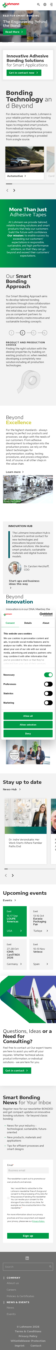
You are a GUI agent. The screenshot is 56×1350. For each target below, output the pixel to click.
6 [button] (35, 42)
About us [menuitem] (13, 1283)
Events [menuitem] (11, 1314)
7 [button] (41, 42)
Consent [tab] (10, 622)
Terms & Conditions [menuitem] (28, 1331)
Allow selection (28, 724)
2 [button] (11, 42)
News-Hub (12, 789)
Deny (28, 733)
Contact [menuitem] (35, 1345)
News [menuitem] (10, 1307)
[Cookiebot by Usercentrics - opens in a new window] (40, 615)
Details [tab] (28, 622)
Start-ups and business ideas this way (24, 584)
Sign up (28, 1235)
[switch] (48, 684)
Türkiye (41, 931)
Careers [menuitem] (11, 1289)
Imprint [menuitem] (19, 1345)
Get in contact (17, 1070)
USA (15, 931)
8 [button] (47, 42)
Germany (15, 964)
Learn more (15, 472)
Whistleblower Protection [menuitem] (28, 1340)
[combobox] (28, 1267)
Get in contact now (24, 73)
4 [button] (23, 42)
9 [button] (53, 42)
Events (10, 900)
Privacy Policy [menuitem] (28, 1336)
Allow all (28, 716)
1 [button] (5, 42)
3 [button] (17, 42)
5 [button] (29, 42)
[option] (28, 26)
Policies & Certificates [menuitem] (20, 1296)
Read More (14, 32)
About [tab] (46, 622)
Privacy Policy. (38, 1221)
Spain (41, 964)
